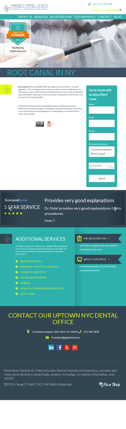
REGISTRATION (61, 17)
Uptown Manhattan (94, 374)
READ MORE (20, 254)
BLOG (118, 17)
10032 (9, 378)
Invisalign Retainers (33, 277)
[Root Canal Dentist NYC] (40, 124)
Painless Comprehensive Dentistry (42, 288)
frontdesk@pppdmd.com (65, 337)
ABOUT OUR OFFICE (95, 259)
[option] (39, 124)
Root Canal (27, 293)
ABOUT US (25, 17)
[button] (10, 208)
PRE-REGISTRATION (95, 238)
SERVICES (41, 17)
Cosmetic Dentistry (33, 272)
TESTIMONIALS (84, 17)
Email (92, 117)
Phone (92, 131)
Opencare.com (18, 50)
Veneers (25, 283)
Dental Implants (30, 261)
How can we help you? (98, 144)
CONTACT (104, 17)
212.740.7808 (105, 4)
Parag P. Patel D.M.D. (29, 384)
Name (92, 104)
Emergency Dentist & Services (39, 266)
